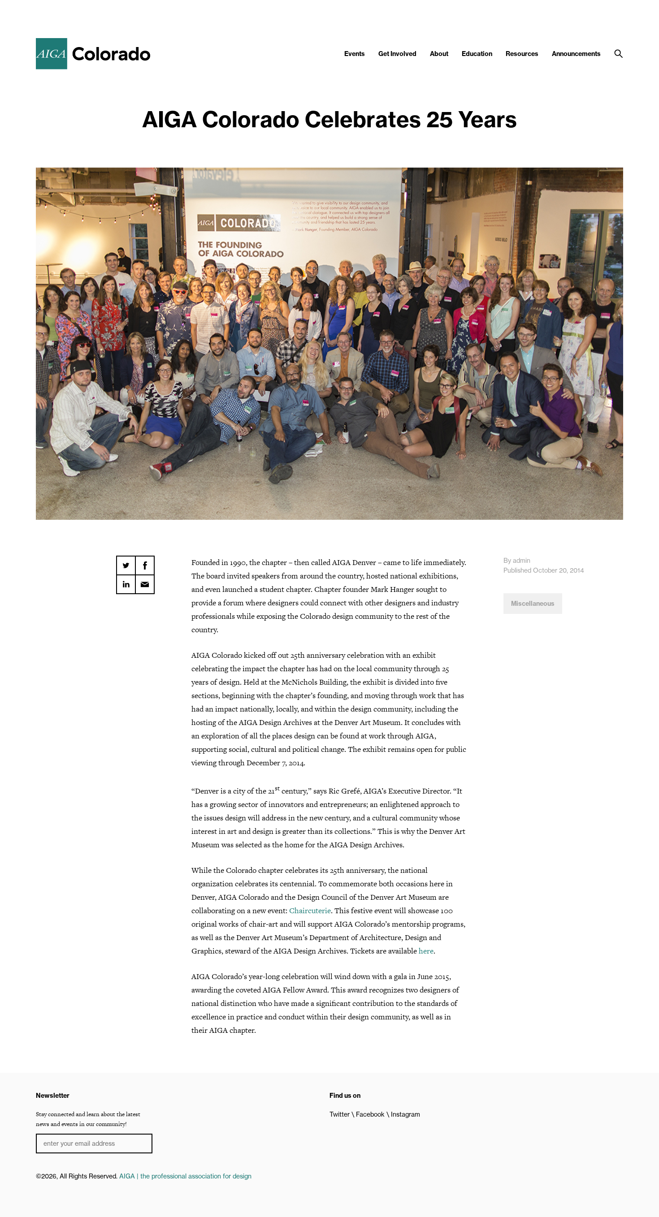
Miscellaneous (533, 604)
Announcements (576, 54)
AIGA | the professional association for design (185, 1176)
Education (477, 54)
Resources (522, 54)
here (426, 950)
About (439, 54)
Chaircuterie (310, 910)
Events (354, 54)
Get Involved (397, 54)
